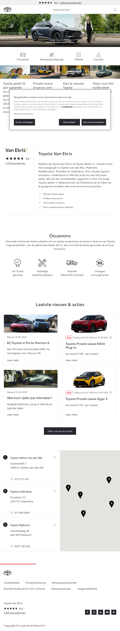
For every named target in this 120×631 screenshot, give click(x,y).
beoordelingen (15, 163)
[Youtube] (107, 612)
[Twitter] (113, 612)
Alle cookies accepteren (93, 122)
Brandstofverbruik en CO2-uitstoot (24, 588)
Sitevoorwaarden (61, 588)
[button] (80, 495)
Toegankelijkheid (87, 588)
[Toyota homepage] (7, 9)
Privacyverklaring (35, 582)
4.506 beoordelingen (71, 2)
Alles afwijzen (69, 122)
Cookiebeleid (11, 582)
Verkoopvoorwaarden (64, 582)
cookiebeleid (67, 106)
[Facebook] (87, 612)
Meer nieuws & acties (60, 431)
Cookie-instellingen (24, 122)
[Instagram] (94, 612)
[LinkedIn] (100, 612)
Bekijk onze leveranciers (23, 113)
